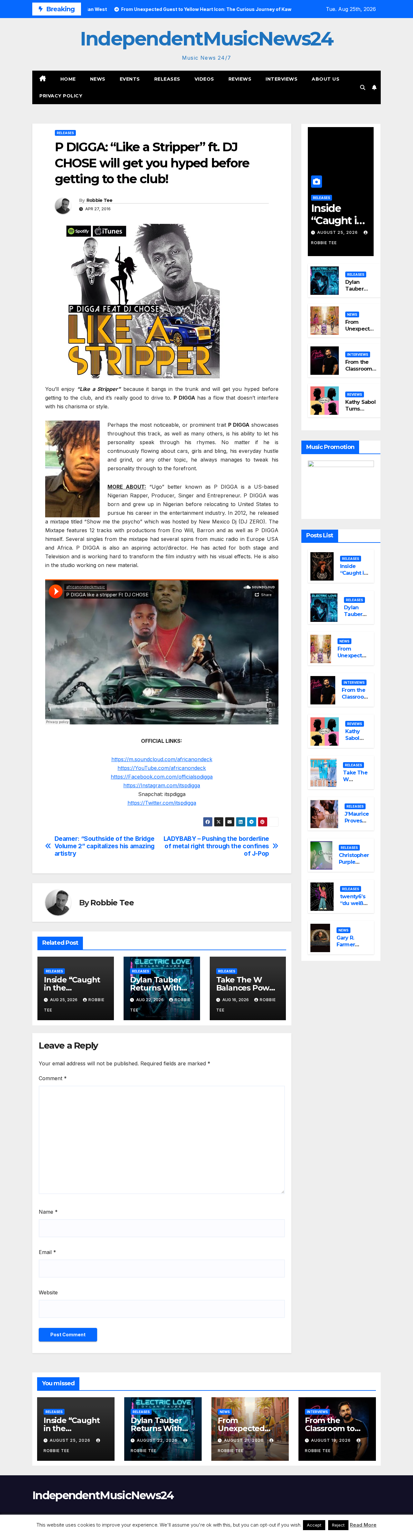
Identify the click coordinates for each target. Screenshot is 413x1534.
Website (48, 1292)
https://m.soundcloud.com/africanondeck (161, 759)
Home (68, 79)
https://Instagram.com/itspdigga (161, 785)
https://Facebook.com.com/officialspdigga (162, 776)
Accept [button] (314, 1525)
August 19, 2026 (331, 1440)
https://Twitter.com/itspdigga (161, 803)
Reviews (240, 79)
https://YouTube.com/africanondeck (161, 768)
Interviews (281, 79)
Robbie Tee (99, 200)
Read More (363, 1525)
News (98, 79)
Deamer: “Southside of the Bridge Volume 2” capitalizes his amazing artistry (105, 846)
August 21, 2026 (244, 1440)
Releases (167, 79)
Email (47, 1252)
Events (130, 79)
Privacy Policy (60, 96)
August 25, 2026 (338, 232)
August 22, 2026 (158, 1440)
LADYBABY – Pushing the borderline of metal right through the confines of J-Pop (216, 846)
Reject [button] (338, 1525)
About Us (325, 79)
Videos (204, 79)
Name (48, 1212)
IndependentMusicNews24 (206, 38)
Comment (53, 1078)
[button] (362, 87)
